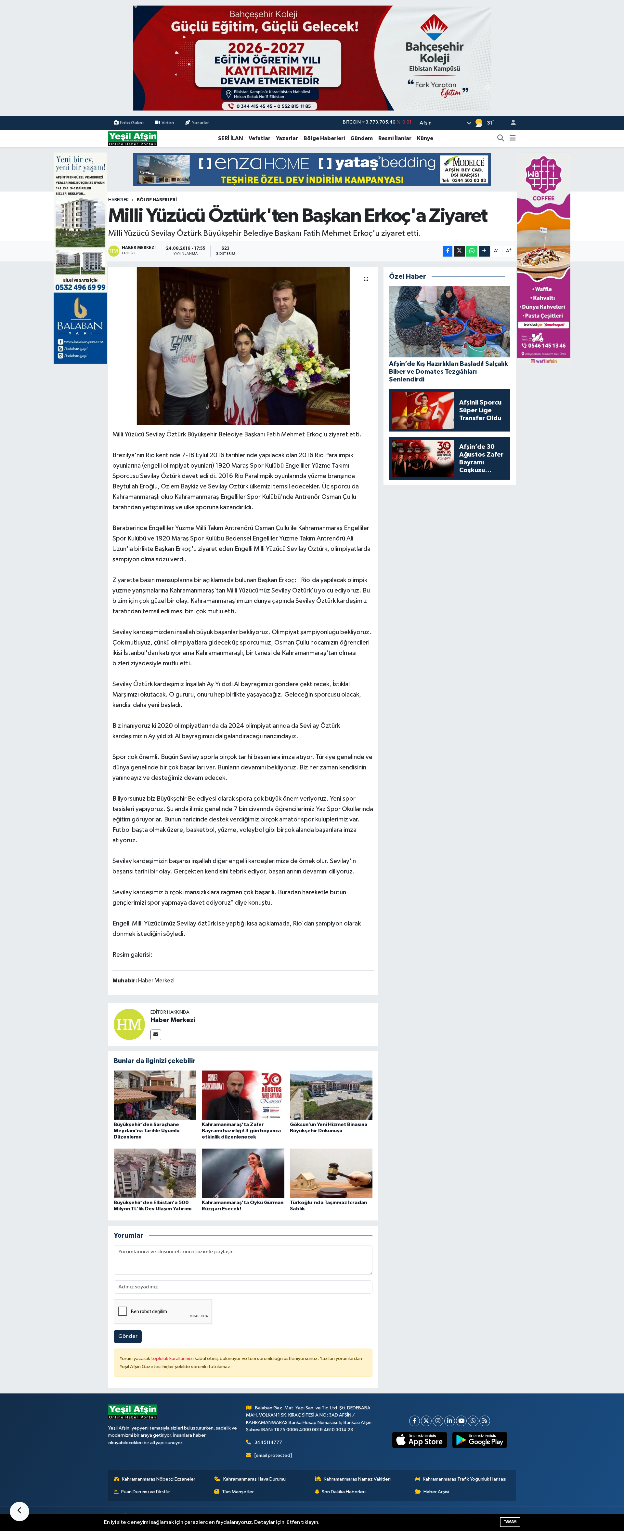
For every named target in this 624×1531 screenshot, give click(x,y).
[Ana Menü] (513, 138)
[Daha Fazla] (484, 251)
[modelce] (312, 169)
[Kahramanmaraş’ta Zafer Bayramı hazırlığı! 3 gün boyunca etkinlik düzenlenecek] (243, 1095)
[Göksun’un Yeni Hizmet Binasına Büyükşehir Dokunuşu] (331, 1095)
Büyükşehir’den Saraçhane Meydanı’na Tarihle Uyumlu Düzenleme (146, 1130)
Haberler (118, 200)
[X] (426, 1421)
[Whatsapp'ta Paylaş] (471, 251)
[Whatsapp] (473, 1421)
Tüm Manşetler (238, 1491)
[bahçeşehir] (312, 58)
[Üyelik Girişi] (510, 123)
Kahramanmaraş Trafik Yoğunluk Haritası (464, 1479)
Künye (425, 138)
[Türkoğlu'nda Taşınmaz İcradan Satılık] (331, 1173)
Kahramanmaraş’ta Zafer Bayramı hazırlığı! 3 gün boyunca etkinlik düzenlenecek (241, 1130)
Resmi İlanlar (394, 138)
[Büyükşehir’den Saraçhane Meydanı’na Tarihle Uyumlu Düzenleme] (155, 1095)
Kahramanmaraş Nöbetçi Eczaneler (158, 1479)
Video (168, 122)
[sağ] (543, 258)
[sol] (80, 258)
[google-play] (480, 1440)
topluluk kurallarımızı (173, 1358)
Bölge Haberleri (324, 138)
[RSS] (484, 1421)
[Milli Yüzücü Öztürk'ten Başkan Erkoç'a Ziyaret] (243, 346)
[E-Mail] (155, 1035)
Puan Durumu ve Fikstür (145, 1491)
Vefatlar (259, 138)
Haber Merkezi (172, 1020)
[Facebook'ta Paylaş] (447, 251)
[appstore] (419, 1440)
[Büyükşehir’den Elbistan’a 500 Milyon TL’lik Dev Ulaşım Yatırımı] (155, 1173)
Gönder (127, 1336)
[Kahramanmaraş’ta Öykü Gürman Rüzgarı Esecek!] (243, 1173)
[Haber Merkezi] (129, 1024)
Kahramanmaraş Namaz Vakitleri (357, 1479)
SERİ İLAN (230, 138)
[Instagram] (438, 1421)
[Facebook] (414, 1421)
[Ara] (501, 138)
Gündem (361, 138)
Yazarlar (200, 122)
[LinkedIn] (449, 1421)
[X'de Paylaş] (459, 251)
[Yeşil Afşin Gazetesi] (132, 138)
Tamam (510, 1522)
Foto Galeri (132, 122)
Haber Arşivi (436, 1491)
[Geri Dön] (19, 1511)
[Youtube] (461, 1421)
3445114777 (268, 1442)
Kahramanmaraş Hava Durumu (254, 1479)
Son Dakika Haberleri (344, 1491)
